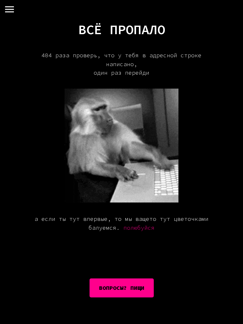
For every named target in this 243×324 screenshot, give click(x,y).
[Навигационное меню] (9, 9)
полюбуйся (139, 227)
